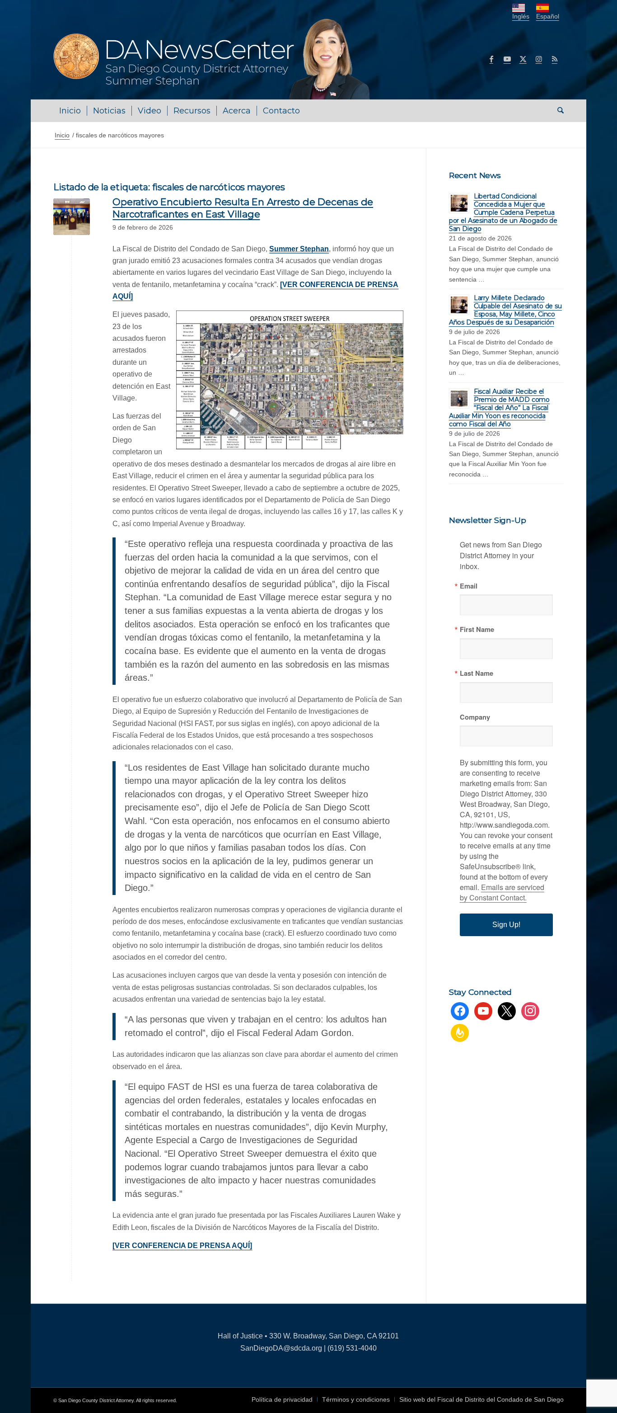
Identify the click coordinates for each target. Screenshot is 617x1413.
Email (468, 586)
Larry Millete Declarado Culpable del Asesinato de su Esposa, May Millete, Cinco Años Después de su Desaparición (505, 310)
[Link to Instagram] (539, 59)
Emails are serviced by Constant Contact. (502, 892)
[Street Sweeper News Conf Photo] (71, 216)
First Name (477, 629)
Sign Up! (506, 924)
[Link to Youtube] (507, 59)
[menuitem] (70, 110)
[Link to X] (523, 59)
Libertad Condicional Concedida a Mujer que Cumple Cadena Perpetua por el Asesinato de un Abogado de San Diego (503, 212)
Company (475, 717)
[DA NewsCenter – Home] (212, 58)
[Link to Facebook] (491, 59)
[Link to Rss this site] (554, 59)
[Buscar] (558, 110)
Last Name (476, 673)
